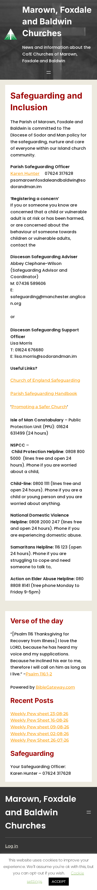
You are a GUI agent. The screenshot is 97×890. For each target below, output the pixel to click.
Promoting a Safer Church (39, 406)
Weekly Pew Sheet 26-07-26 (39, 740)
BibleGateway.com (55, 687)
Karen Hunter (25, 173)
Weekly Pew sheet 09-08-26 (39, 726)
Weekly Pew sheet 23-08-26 (39, 713)
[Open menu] (49, 72)
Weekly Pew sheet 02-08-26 (39, 733)
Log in (11, 846)
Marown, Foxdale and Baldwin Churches (57, 21)
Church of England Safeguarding (45, 380)
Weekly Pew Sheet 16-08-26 (39, 720)
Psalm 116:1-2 (39, 674)
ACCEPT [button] (59, 881)
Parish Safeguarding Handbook (43, 393)
